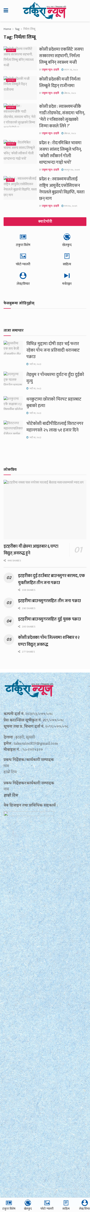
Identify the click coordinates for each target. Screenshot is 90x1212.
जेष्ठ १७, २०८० (70, 93)
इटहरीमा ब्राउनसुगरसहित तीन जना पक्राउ (49, 601)
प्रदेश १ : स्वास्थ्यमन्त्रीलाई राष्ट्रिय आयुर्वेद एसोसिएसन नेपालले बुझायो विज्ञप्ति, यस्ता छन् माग (61, 189)
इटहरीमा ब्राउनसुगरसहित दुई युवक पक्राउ (49, 619)
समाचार (11, 50)
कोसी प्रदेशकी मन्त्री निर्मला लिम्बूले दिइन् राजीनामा (59, 82)
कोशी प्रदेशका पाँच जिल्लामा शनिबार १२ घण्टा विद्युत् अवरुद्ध (49, 641)
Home (7, 29)
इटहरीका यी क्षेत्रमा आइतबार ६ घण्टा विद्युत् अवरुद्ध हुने (31, 550)
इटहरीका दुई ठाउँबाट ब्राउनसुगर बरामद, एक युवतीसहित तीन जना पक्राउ (51, 579)
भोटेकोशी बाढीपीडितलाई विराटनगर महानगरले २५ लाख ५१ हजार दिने (54, 427)
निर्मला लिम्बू (29, 29)
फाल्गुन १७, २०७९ (72, 170)
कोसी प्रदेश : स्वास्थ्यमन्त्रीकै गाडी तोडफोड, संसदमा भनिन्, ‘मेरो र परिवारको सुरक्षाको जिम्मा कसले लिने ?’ (62, 116)
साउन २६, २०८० (71, 70)
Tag (17, 29)
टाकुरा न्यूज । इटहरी (50, 70)
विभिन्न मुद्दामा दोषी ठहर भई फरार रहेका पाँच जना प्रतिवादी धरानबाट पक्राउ (53, 350)
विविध (10, 180)
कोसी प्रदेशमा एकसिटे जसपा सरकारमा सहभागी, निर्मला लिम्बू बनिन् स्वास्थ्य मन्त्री (61, 56)
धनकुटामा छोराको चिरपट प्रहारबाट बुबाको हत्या (53, 402)
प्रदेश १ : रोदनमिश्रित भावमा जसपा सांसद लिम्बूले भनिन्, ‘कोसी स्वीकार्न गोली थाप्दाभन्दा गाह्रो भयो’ (60, 152)
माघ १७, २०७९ (70, 206)
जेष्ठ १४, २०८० (70, 133)
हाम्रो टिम (11, 795)
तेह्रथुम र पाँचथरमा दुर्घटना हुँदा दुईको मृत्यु (55, 378)
